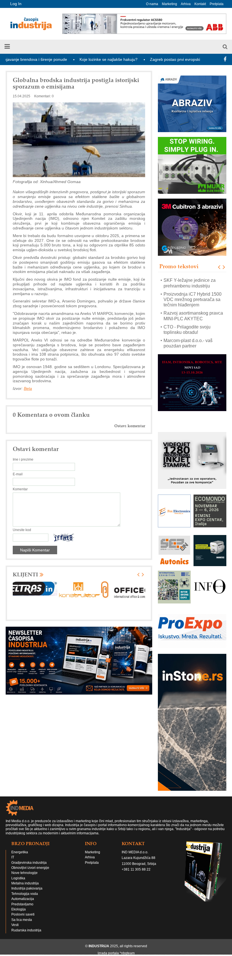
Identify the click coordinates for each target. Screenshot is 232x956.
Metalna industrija (25, 883)
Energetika (19, 852)
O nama (152, 4)
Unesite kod (22, 530)
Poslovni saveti (23, 914)
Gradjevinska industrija (29, 863)
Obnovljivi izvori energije (30, 868)
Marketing (169, 4)
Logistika (18, 878)
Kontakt (200, 4)
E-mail (18, 474)
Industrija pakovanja (26, 888)
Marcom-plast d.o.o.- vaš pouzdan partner (188, 343)
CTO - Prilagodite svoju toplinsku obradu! (187, 330)
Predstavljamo (22, 904)
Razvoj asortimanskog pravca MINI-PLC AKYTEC (193, 316)
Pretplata (217, 4)
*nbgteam (127, 953)
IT (12, 857)
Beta (28, 388)
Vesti (15, 925)
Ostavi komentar (129, 426)
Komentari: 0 (44, 96)
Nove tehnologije (24, 873)
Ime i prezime (23, 459)
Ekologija (18, 909)
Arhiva (186, 4)
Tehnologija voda (24, 894)
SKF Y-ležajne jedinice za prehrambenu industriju (190, 283)
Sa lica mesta (21, 920)
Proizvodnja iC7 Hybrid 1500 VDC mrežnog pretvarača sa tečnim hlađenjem (193, 299)
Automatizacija (22, 899)
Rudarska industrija (26, 930)
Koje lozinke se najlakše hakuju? (84, 59)
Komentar (20, 489)
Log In (16, 3)
